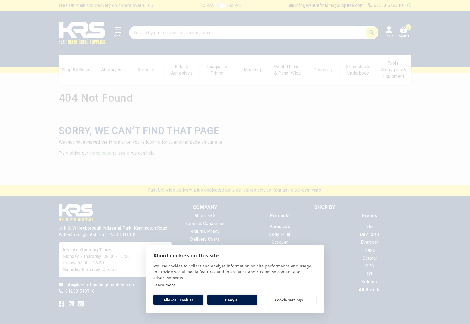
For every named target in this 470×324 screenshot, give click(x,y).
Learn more (164, 285)
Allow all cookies (178, 300)
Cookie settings (289, 300)
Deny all (232, 300)
